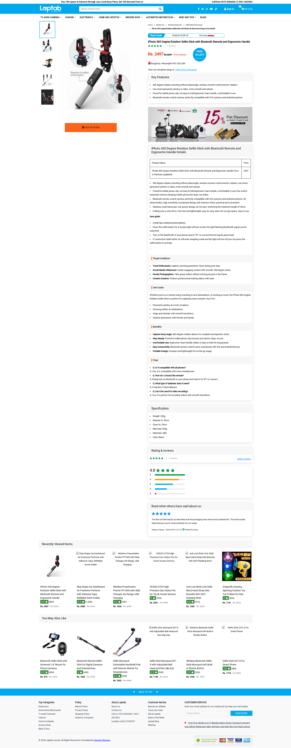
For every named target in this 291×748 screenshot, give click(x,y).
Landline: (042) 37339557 (123, 721)
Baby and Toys (187, 17)
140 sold (201, 35)
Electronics (86, 17)
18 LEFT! (199, 54)
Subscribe (241, 713)
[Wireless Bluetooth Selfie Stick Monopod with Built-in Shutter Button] (200, 655)
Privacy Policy (81, 710)
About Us (115, 706)
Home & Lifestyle (46, 721)
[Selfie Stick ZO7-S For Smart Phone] (236, 655)
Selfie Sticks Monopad (186, 69)
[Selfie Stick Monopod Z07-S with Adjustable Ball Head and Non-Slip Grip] (163, 655)
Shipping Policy (82, 714)
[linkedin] (203, 9)
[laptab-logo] (51, 9)
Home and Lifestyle (109, 17)
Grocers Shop (133, 17)
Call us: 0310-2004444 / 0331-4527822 (125, 716)
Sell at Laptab (154, 714)
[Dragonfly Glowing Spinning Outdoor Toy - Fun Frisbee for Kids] (236, 581)
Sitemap (152, 725)
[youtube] (211, 9)
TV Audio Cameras (50, 17)
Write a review (244, 459)
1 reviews (171, 46)
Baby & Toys (44, 729)
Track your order (155, 710)
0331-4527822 (245, 2)
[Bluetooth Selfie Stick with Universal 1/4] (54, 655)
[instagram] (207, 9)
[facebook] (198, 9)
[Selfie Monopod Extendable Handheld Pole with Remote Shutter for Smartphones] (127, 655)
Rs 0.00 (248, 9)
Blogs (203, 17)
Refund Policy (81, 706)
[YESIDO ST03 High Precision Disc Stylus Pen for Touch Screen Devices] (163, 581)
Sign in (230, 9)
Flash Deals (156, 35)
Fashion (69, 17)
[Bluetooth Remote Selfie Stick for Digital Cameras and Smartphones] (90, 655)
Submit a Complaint (84, 717)
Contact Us (116, 710)
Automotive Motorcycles (160, 17)
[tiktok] (216, 9)
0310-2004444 (228, 2)
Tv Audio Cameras (47, 714)
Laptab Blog (153, 721)
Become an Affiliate (157, 706)
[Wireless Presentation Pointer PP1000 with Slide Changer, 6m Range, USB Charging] (127, 581)
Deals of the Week (156, 717)
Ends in (176, 35)
